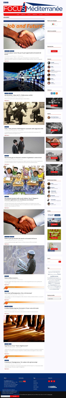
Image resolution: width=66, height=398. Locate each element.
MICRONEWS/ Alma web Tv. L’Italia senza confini (19, 95)
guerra (50, 279)
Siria (60, 286)
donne (59, 272)
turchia (59, 287)
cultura (55, 272)
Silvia (52, 78)
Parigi (48, 286)
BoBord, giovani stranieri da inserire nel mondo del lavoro (21, 238)
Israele (58, 279)
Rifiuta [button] (5, 396)
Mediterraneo (51, 282)
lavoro (50, 280)
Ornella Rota (57, 283)
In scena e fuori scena (55, 196)
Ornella (52, 62)
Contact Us (47, 14)
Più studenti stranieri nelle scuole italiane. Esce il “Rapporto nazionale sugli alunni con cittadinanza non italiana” (21, 199)
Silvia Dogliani (57, 286)
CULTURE (40, 14)
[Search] (60, 262)
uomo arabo (51, 289)
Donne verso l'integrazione (56, 200)
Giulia (52, 82)
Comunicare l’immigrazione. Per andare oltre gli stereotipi (21, 362)
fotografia (57, 278)
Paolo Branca (59, 285)
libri (52, 280)
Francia (60, 278)
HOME (18, 14)
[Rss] (7, 2)
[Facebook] (4, 2)
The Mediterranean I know (56, 118)
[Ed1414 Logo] (33, 7)
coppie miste (51, 272)
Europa (51, 274)
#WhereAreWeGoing (55, 63)
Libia (51, 280)
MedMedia (53, 83)
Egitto (49, 274)
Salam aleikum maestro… (12, 278)
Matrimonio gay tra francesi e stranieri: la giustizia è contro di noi (23, 157)
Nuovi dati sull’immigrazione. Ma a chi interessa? (18, 293)
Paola (52, 66)
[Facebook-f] (49, 381)
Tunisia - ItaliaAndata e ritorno (54, 192)
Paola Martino (53, 285)
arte (52, 271)
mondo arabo (53, 283)
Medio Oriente (57, 280)
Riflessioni (53, 79)
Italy (60, 279)
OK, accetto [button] (14, 396)
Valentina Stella (56, 289)
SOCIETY (28, 14)
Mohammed (53, 191)
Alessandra (53, 199)
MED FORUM (35, 387)
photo (49, 286)
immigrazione (53, 279)
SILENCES (35, 389)
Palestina (49, 285)
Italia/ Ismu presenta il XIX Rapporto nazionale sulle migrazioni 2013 (24, 128)
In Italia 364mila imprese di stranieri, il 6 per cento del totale (22, 308)
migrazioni (59, 282)
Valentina (53, 74)
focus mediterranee (55, 275)
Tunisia (57, 288)
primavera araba (52, 286)
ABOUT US (23, 14)
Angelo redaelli (50, 271)
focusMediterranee (51, 278)
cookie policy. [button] (11, 393)
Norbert (52, 70)
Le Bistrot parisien (54, 184)
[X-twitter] (6, 2)
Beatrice (53, 187)
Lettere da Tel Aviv (54, 188)
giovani (48, 279)
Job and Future (7, 51)
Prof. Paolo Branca (54, 117)
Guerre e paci (53, 204)
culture (57, 272)
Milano (50, 283)
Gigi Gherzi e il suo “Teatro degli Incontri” (16, 346)
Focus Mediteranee (55, 274)
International (53, 75)
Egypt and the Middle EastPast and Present (56, 72)
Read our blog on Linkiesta (51, 215)
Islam (56, 279)
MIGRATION (35, 14)
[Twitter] (51, 381)
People (10, 344)
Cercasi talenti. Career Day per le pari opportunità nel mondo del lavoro (23, 53)
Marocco (54, 280)
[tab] (54, 51)
